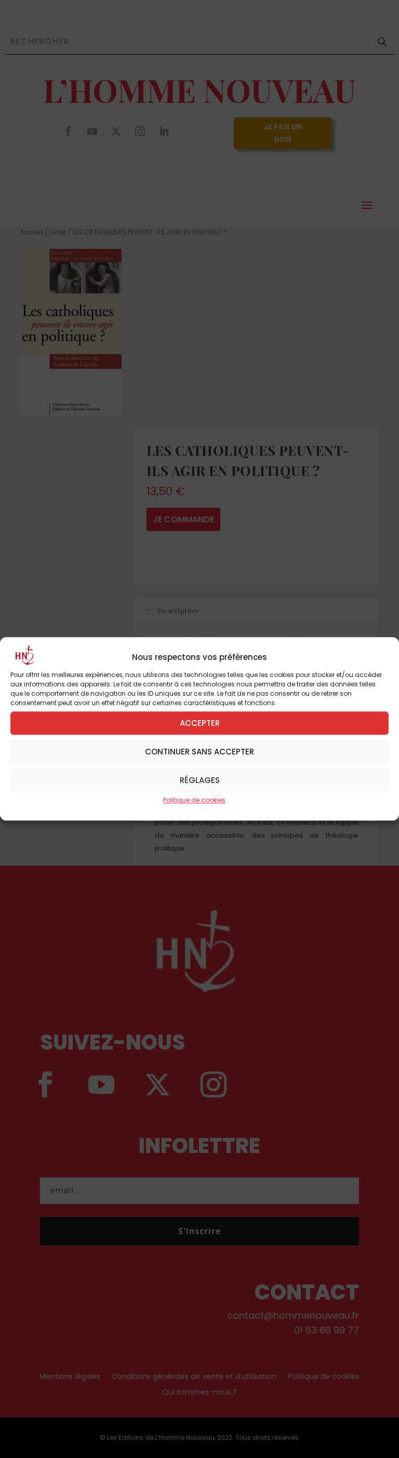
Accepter (200, 723)
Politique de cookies (194, 800)
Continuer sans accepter (199, 751)
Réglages (200, 780)
